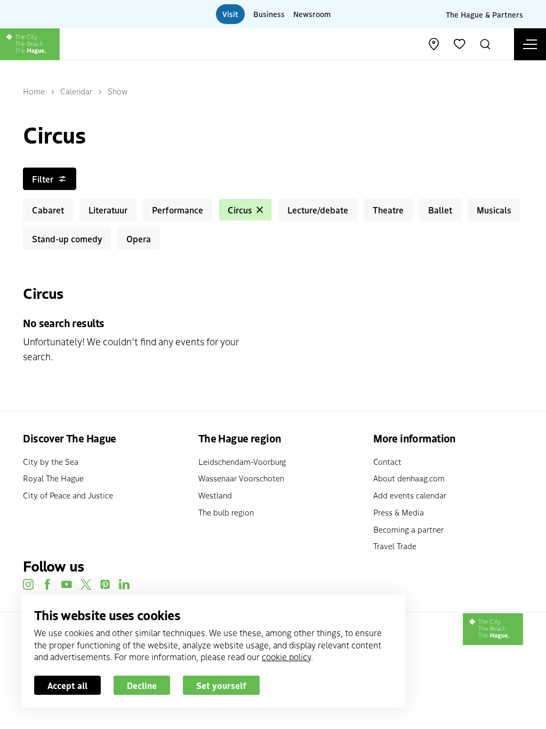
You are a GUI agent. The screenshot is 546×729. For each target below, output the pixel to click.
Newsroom (312, 14)
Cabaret (48, 210)
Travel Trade (394, 545)
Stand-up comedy (67, 238)
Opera (138, 238)
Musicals (494, 210)
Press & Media (398, 512)
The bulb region (226, 512)
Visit (230, 14)
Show (117, 91)
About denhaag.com (409, 478)
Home (34, 91)
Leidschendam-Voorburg (242, 461)
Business (269, 14)
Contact (387, 461)
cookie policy (286, 656)
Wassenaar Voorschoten (241, 478)
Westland (215, 495)
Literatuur (108, 210)
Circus (240, 210)
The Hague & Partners (484, 14)
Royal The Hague (53, 478)
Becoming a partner (408, 529)
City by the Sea (50, 461)
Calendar (76, 91)
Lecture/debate (317, 210)
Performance (177, 210)
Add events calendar (409, 495)
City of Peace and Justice (68, 495)
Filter (42, 179)
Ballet (440, 210)
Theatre (388, 210)
